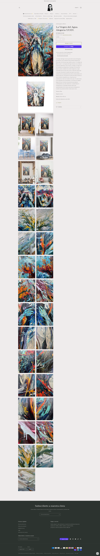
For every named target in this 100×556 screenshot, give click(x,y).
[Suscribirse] (59, 514)
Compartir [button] (59, 102)
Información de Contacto (23, 532)
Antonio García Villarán (24, 553)
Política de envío (62, 553)
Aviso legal (76, 553)
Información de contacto (70, 553)
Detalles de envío (21, 528)
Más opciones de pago (69, 49)
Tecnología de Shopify (31, 553)
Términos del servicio (22, 524)
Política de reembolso (22, 526)
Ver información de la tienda (62, 55)
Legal (19, 530)
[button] (19, 7)
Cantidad (57, 36)
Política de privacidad (47, 553)
